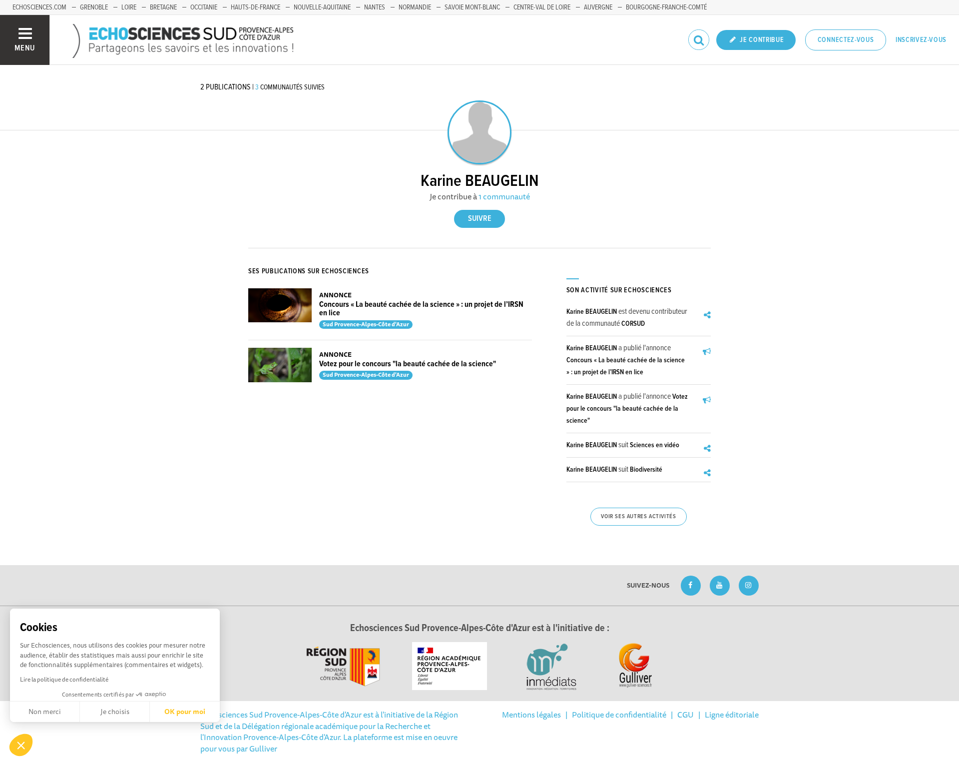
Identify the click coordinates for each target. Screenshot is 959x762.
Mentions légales (531, 714)
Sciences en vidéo (654, 445)
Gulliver (263, 748)
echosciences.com (39, 7)
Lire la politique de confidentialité (64, 679)
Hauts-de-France (255, 7)
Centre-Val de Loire (541, 7)
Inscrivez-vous (921, 39)
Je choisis (114, 711)
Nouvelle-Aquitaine (322, 7)
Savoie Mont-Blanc (472, 7)
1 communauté (504, 196)
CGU (685, 714)
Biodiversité (646, 469)
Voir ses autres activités (638, 517)
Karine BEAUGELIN (591, 311)
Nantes (374, 7)
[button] (21, 745)
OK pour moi (184, 711)
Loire (128, 7)
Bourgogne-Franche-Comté (666, 7)
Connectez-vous (846, 39)
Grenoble (94, 7)
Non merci (44, 711)
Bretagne (163, 7)
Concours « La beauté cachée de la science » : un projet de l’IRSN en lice (421, 309)
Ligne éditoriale (732, 714)
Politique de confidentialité (619, 714)
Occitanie (203, 7)
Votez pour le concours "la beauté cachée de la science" (407, 364)
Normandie (415, 7)
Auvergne (598, 7)
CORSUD (633, 323)
